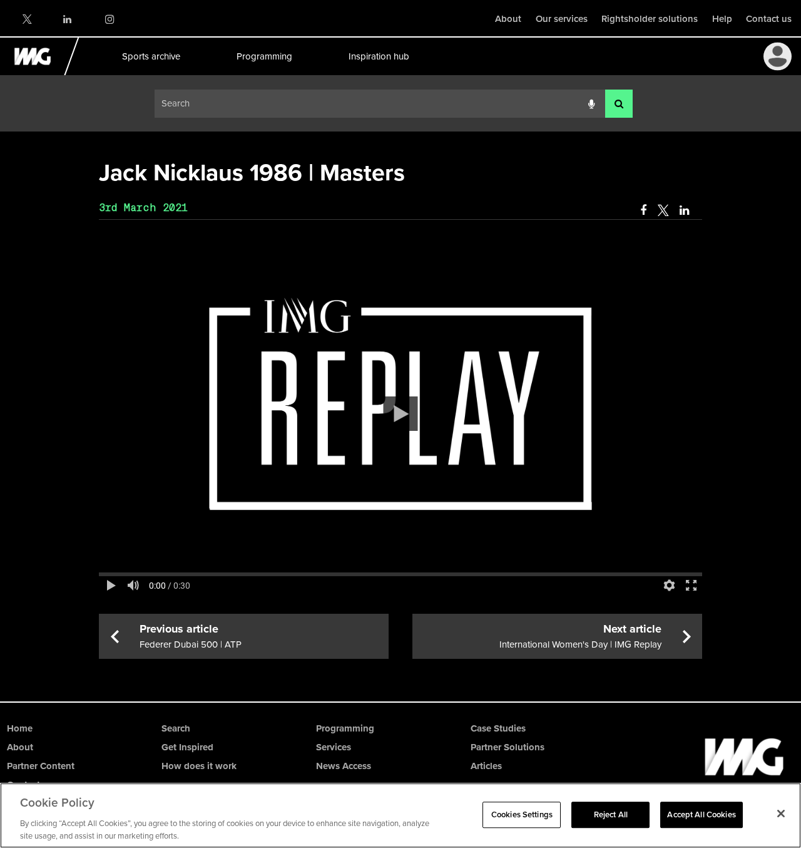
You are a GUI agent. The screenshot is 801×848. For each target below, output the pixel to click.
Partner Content (40, 766)
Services (333, 747)
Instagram (109, 19)
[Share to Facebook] (643, 210)
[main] (400, 407)
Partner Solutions (507, 747)
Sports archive (150, 56)
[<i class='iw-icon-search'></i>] (619, 104)
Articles (486, 766)
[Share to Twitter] (663, 210)
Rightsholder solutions (649, 19)
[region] (400, 815)
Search (175, 728)
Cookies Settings (522, 814)
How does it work (199, 766)
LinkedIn (68, 19)
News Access (343, 766)
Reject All (611, 814)
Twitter (26, 19)
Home (20, 728)
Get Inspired (187, 747)
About (508, 19)
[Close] (781, 813)
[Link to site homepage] (39, 72)
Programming (264, 56)
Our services (562, 19)
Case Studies (498, 728)
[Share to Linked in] (685, 210)
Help (722, 19)
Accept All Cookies (701, 814)
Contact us (769, 19)
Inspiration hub (378, 56)
